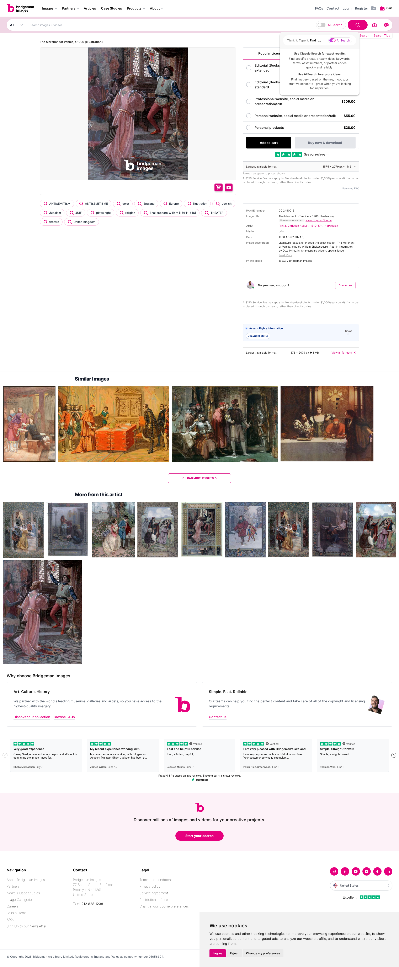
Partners (13, 886)
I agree (217, 953)
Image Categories (20, 900)
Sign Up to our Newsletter (26, 926)
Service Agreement (153, 893)
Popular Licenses (272, 53)
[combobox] (197, 25)
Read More (285, 255)
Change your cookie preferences (164, 906)
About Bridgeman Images (26, 880)
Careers (12, 906)
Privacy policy (149, 886)
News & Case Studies (23, 893)
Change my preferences (263, 953)
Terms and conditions (155, 880)
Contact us (345, 285)
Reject (234, 953)
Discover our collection (32, 717)
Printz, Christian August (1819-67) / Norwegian (308, 225)
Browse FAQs (64, 717)
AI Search (335, 25)
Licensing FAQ (350, 188)
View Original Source (319, 220)
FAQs (10, 919)
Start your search (199, 836)
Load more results (200, 478)
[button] (301, 332)
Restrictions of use (153, 900)
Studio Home (17, 913)
